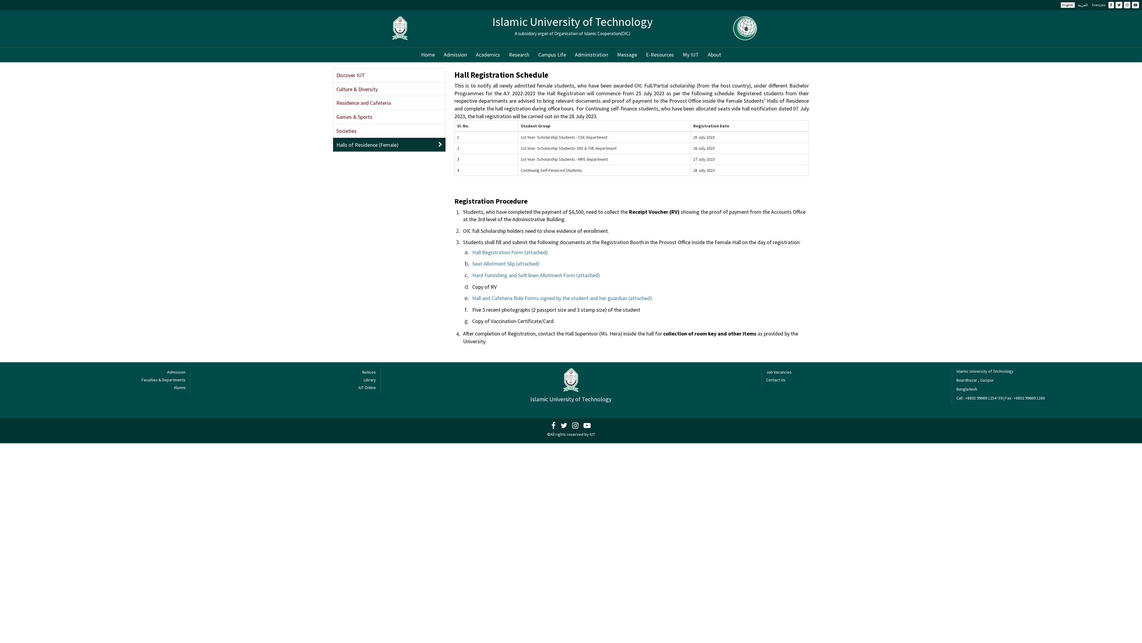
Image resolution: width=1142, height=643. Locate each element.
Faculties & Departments (164, 380)
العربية (1083, 5)
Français (1098, 5)
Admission (176, 372)
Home (428, 54)
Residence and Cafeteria (363, 102)
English (1067, 5)
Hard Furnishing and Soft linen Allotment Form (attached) (536, 275)
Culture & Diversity (357, 89)
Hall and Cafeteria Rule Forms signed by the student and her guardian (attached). (562, 298)
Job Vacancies (779, 372)
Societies (346, 130)
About (714, 54)
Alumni (180, 387)
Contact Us (775, 380)
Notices (369, 372)
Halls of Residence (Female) (367, 144)
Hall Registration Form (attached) (510, 252)
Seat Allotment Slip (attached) (505, 263)
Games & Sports (354, 116)
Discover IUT (350, 75)
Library (370, 380)
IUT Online (367, 387)
